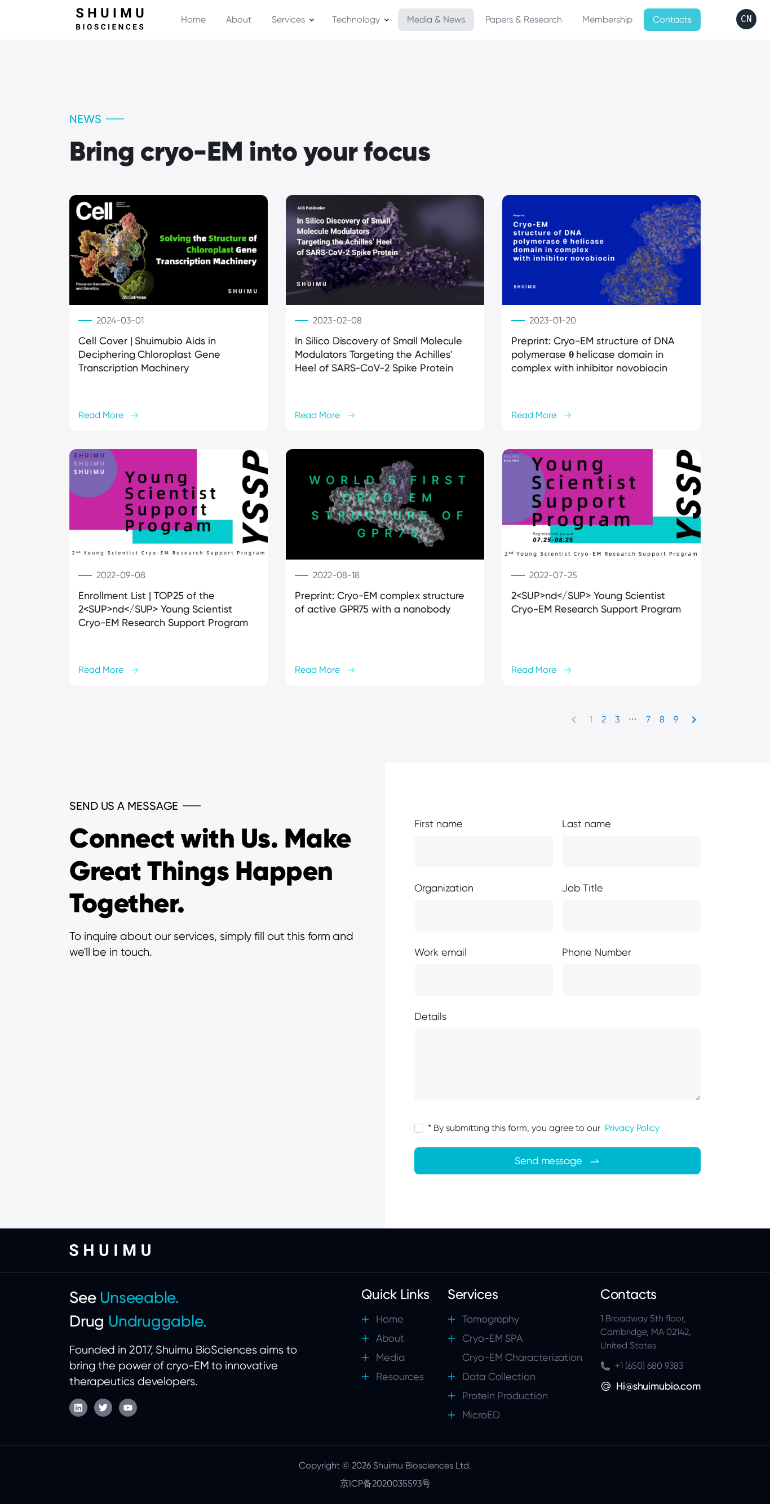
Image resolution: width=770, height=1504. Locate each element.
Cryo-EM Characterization (522, 1357)
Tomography (491, 1319)
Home (390, 1319)
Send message (548, 1160)
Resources (400, 1376)
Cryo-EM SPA (492, 1338)
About (390, 1338)
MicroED (481, 1415)
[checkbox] (418, 1128)
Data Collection (499, 1376)
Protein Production (505, 1395)
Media (390, 1357)
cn (746, 19)
